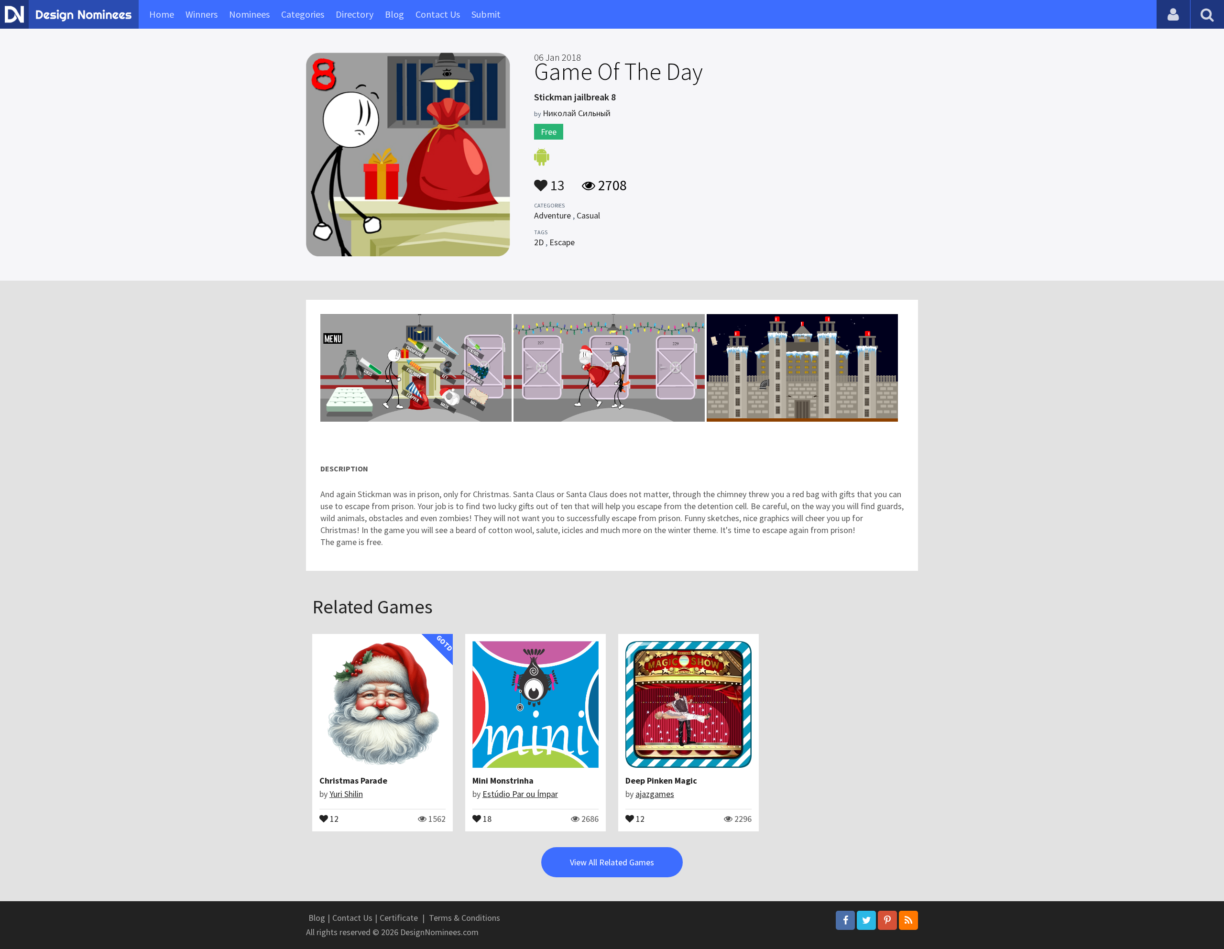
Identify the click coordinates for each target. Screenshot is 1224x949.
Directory (354, 14)
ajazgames (654, 793)
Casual (588, 215)
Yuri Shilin (346, 793)
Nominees (249, 14)
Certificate (399, 917)
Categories (302, 14)
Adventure (552, 215)
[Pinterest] (887, 920)
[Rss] (908, 920)
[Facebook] (845, 920)
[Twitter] (866, 920)
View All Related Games (612, 862)
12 (333, 818)
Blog (394, 14)
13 (556, 180)
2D (539, 242)
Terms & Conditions (464, 917)
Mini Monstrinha (503, 780)
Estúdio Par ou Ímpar (520, 793)
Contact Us (437, 14)
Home (161, 14)
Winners (202, 14)
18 (486, 818)
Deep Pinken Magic (661, 780)
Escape (562, 242)
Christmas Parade (353, 780)
